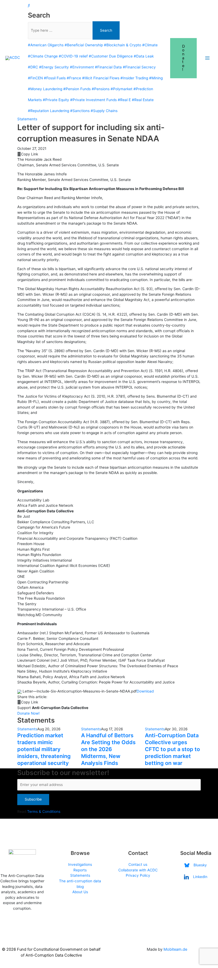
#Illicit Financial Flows (100, 78)
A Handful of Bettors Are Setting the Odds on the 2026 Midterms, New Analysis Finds (108, 749)
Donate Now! (28, 713)
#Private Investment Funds (93, 100)
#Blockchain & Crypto (122, 45)
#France (74, 78)
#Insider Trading (134, 78)
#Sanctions (80, 111)
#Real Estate (143, 100)
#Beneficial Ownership (84, 45)
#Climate (150, 45)
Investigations (80, 864)
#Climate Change (43, 56)
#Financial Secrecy (139, 67)
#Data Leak (144, 56)
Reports (80, 870)
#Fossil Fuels (55, 78)
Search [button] (106, 30)
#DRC (33, 67)
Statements (27, 119)
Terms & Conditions (43, 811)
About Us (80, 892)
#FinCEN (35, 78)
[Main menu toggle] (207, 58)
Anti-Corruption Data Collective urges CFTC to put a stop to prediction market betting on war (172, 749)
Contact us (137, 864)
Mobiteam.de (175, 949)
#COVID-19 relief (73, 56)
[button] (183, 58)
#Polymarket (121, 89)
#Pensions (101, 89)
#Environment (82, 67)
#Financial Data (108, 67)
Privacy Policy (138, 875)
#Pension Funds (77, 89)
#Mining (156, 78)
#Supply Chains (104, 111)
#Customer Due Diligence (111, 56)
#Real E (124, 100)
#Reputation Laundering (48, 111)
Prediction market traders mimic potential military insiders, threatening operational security (44, 749)
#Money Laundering (45, 89)
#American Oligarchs (46, 45)
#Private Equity (56, 100)
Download (145, 691)
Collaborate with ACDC (138, 870)
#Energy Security (54, 67)
